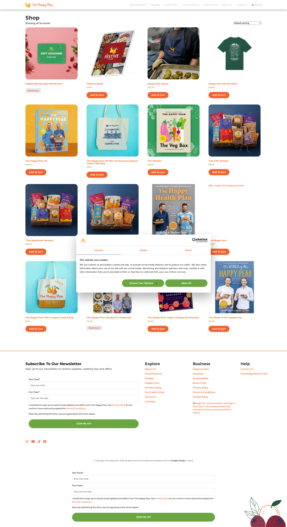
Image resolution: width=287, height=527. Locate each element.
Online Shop (211, 4)
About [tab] (188, 250)
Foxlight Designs (178, 460)
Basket (258, 4)
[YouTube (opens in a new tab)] (33, 442)
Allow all (186, 283)
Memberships (137, 4)
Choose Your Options (141, 283)
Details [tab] (143, 250)
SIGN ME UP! (83, 423)
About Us (227, 4)
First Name (34, 392)
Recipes (155, 4)
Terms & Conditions (76, 408)
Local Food (170, 4)
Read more (33, 90)
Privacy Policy (118, 405)
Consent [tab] (98, 250)
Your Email (34, 379)
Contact (241, 4)
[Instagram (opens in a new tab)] (27, 442)
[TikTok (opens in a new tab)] (39, 442)
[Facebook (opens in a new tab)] (45, 442)
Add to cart (97, 95)
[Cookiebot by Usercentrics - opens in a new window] (194, 240)
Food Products (190, 4)
